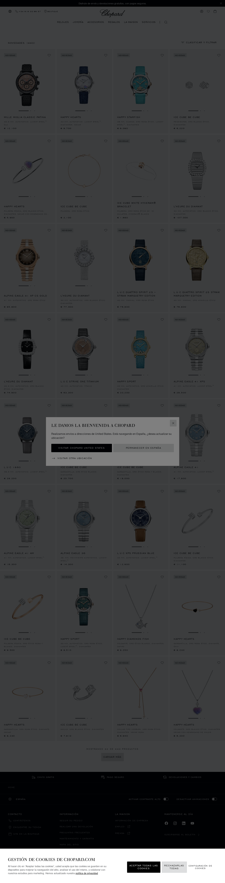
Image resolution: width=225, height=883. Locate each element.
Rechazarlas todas (174, 867)
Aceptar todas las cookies (143, 867)
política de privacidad (87, 873)
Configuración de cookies (200, 866)
